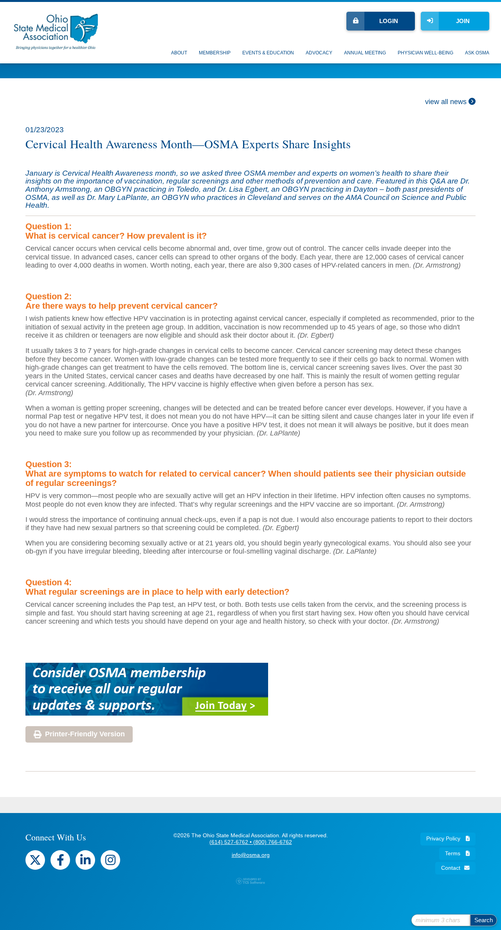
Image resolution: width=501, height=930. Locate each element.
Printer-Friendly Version (85, 734)
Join (463, 21)
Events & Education (268, 53)
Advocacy (319, 53)
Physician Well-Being (425, 53)
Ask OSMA (477, 53)
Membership (215, 53)
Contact (450, 868)
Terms (453, 853)
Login (388, 21)
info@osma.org (251, 855)
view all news (447, 102)
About (179, 53)
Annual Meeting (365, 53)
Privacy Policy (444, 839)
